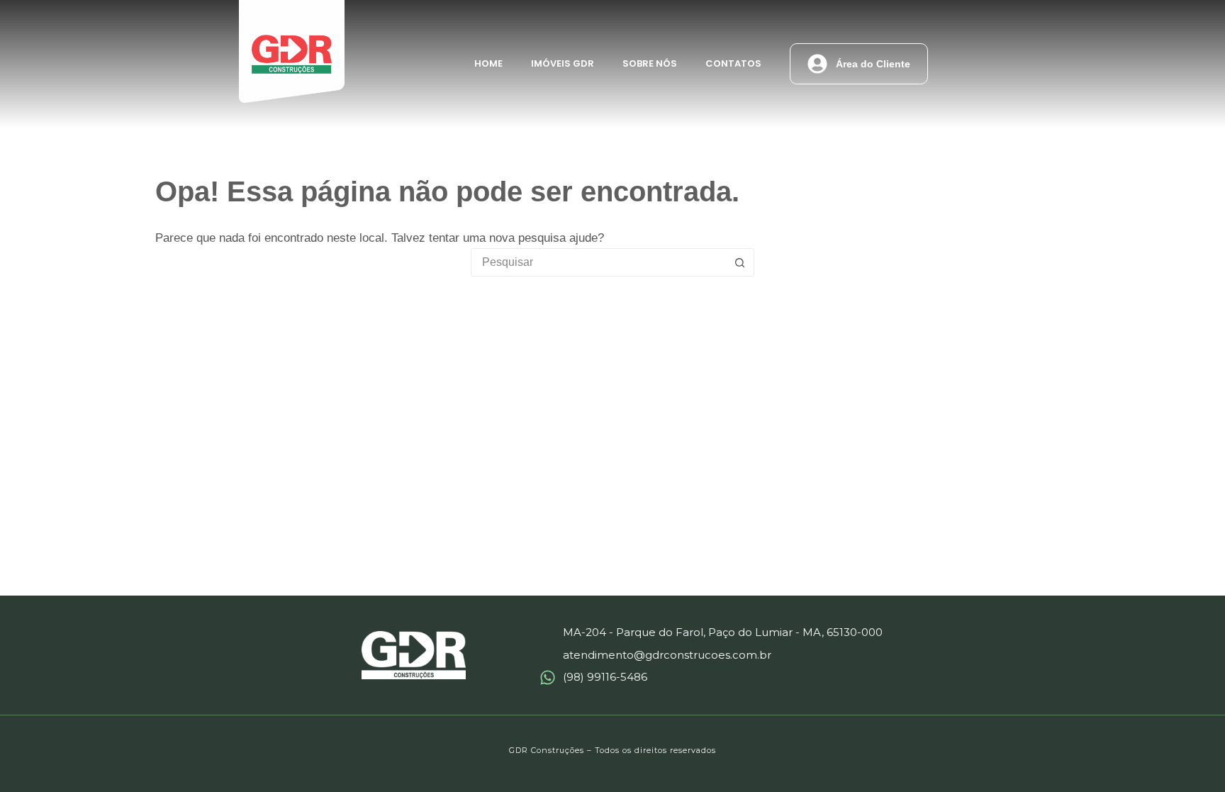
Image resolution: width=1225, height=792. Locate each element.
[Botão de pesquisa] (739, 262)
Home (488, 63)
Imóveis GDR (562, 63)
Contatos (733, 63)
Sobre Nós (649, 63)
